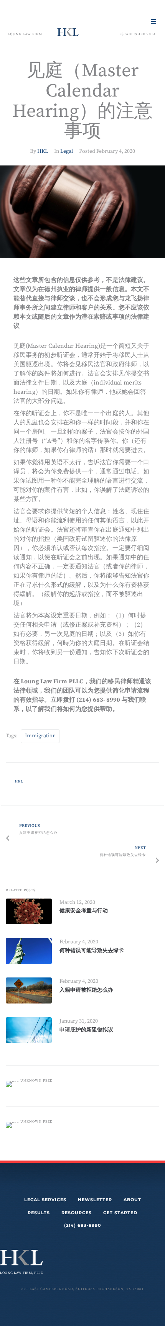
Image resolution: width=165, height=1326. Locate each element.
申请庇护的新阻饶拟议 (86, 1029)
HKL (42, 151)
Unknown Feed (36, 1081)
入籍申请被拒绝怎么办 (86, 989)
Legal (66, 151)
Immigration (40, 735)
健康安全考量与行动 (83, 910)
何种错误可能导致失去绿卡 (91, 950)
